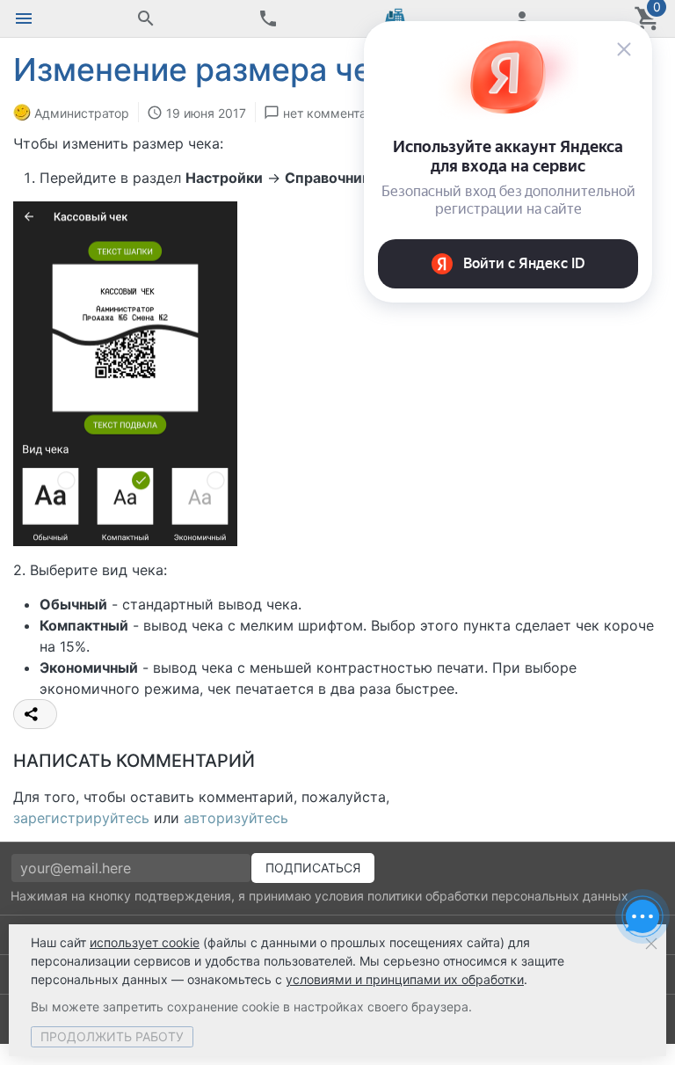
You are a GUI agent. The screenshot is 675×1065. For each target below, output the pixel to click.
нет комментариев (339, 113)
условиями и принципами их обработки (405, 979)
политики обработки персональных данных (497, 895)
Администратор (81, 113)
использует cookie (145, 942)
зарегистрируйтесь (81, 818)
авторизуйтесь (236, 818)
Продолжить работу (112, 1036)
